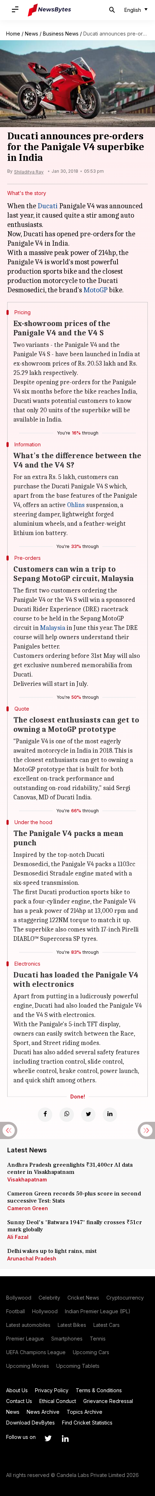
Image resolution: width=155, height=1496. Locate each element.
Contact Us (19, 1401)
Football (15, 1311)
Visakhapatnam (27, 1179)
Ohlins (76, 505)
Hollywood (45, 1311)
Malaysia (52, 628)
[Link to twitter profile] (48, 1439)
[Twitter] (88, 1114)
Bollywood (18, 1298)
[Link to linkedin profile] (65, 1439)
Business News (61, 34)
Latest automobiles (28, 1325)
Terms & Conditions (99, 1390)
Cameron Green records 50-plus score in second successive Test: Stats (74, 1197)
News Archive (43, 1412)
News (31, 34)
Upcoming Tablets (77, 1366)
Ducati (47, 206)
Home (13, 34)
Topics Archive (84, 1412)
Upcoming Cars (91, 1352)
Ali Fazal (17, 1237)
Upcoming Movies (27, 1366)
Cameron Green (27, 1208)
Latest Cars (106, 1325)
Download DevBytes (30, 1423)
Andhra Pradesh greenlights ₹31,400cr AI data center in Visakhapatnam (70, 1168)
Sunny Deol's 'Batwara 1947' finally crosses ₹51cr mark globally (74, 1226)
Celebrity (49, 1298)
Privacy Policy (51, 1390)
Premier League (25, 1338)
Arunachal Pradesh (31, 1258)
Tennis (98, 1338)
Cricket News (83, 1298)
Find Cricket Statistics (87, 1423)
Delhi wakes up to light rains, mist (52, 1251)
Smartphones (67, 1338)
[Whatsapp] (66, 1114)
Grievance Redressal (108, 1401)
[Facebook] (45, 1114)
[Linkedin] (110, 1114)
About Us (17, 1390)
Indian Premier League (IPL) (97, 1311)
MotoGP (95, 290)
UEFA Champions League (36, 1352)
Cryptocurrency (125, 1298)
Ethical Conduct (57, 1401)
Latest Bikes (72, 1325)
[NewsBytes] (49, 10)
